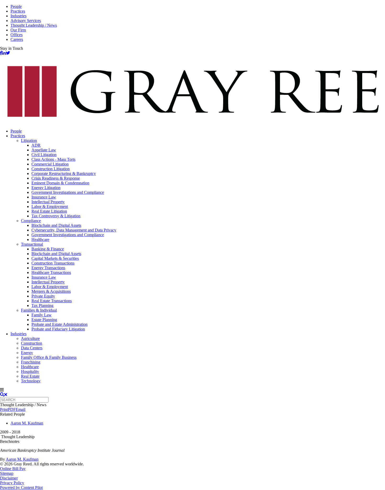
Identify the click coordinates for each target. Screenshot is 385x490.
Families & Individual (39, 310)
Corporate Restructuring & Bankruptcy (63, 173)
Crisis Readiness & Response (55, 178)
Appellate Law (43, 150)
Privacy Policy (12, 483)
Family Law (41, 315)
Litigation (29, 140)
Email (20, 409)
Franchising (30, 362)
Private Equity (43, 296)
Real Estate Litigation (49, 211)
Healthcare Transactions (51, 272)
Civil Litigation (44, 154)
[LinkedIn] (4, 53)
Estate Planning (44, 319)
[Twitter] (8, 53)
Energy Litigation (45, 187)
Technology (31, 381)
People (16, 6)
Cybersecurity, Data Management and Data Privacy (73, 230)
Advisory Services (25, 20)
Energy (27, 352)
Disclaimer (9, 478)
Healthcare (40, 239)
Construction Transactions (52, 263)
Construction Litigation (50, 169)
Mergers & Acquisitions (51, 291)
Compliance (31, 220)
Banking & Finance (47, 249)
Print (4, 409)
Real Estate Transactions (51, 301)
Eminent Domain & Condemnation (60, 183)
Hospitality (30, 371)
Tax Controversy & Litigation (55, 216)
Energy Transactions (48, 268)
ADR (36, 145)
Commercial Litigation (50, 164)
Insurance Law (43, 197)
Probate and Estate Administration (59, 324)
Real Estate (30, 376)
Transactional (32, 244)
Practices (17, 11)
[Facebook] (1, 53)
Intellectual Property (48, 202)
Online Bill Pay (13, 468)
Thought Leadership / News (33, 25)
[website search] (3, 394)
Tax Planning (42, 305)
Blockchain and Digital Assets (56, 225)
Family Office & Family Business (48, 357)
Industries (18, 16)
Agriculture (30, 338)
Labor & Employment (49, 206)
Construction (31, 343)
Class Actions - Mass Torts (53, 159)
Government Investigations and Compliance (67, 192)
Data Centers (31, 348)
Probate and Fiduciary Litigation (58, 329)
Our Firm (18, 30)
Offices (16, 34)
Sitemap (6, 473)
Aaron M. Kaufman (26, 423)
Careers (16, 39)
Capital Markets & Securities (55, 258)
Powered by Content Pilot (21, 487)
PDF (12, 409)
